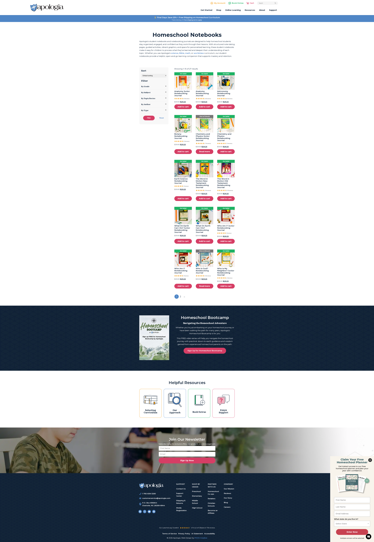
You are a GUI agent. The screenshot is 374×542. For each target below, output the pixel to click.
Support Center (179, 494)
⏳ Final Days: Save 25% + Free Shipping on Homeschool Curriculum (187, 17)
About (262, 10)
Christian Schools (211, 504)
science (174, 53)
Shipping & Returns (180, 502)
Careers (227, 507)
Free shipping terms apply (193, 20)
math (187, 53)
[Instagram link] (145, 511)
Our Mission (229, 489)
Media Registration (181, 509)
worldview (199, 53)
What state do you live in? (346, 519)
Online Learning (233, 10)
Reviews (227, 493)
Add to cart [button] (183, 107)
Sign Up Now (187, 460)
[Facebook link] (140, 511)
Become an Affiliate (213, 512)
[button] (183, 98)
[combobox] (351, 524)
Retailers (211, 499)
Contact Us (181, 489)
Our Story (228, 498)
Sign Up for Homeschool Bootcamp (204, 350)
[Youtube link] (149, 511)
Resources (250, 10)
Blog (226, 502)
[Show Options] (368, 524)
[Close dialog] (370, 460)
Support (273, 10)
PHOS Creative (200, 538)
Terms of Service (169, 534)
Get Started (206, 10)
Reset (161, 118)
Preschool (196, 491)
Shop (218, 10)
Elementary (197, 496)
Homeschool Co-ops (213, 492)
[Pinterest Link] (154, 511)
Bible (181, 53)
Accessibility (209, 534)
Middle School (195, 502)
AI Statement (197, 534)
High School (197, 508)
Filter (149, 118)
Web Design (186, 538)
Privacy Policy (184, 534)
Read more (204, 151)
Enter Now (352, 532)
